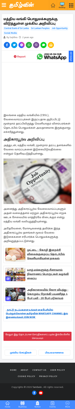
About (24, 370)
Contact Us (39, 370)
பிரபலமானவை (54, 352)
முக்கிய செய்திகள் (20, 352)
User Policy (57, 370)
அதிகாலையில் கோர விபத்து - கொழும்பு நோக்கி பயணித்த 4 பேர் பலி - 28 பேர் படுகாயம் (47, 294)
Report (21, 56)
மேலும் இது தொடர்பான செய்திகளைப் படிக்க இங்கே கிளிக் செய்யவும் (37, 336)
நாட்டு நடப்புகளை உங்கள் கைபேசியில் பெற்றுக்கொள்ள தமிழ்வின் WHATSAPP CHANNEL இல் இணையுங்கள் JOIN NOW (37, 313)
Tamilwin (37, 387)
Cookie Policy (26, 376)
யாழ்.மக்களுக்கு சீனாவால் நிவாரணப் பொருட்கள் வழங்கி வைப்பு (48, 274)
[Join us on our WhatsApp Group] (51, 56)
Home (13, 370)
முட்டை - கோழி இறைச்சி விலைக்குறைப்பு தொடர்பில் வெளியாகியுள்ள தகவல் (46, 254)
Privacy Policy (48, 376)
